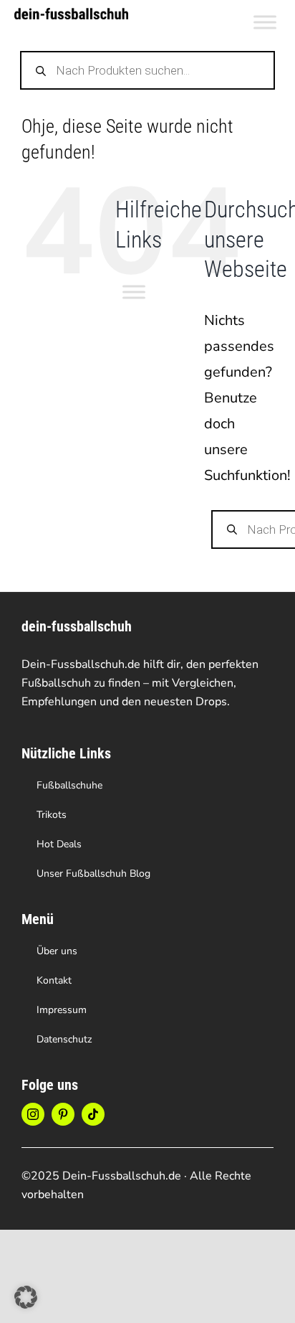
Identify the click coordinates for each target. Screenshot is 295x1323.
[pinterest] (63, 1114)
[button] (26, 1297)
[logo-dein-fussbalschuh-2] (71, 14)
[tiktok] (93, 1114)
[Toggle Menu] (264, 22)
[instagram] (32, 1114)
